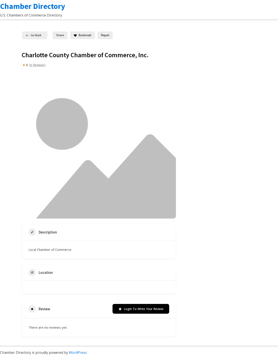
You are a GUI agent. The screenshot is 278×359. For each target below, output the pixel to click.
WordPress (78, 352)
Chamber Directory (32, 6)
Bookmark (85, 35)
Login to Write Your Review (143, 309)
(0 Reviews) (37, 65)
